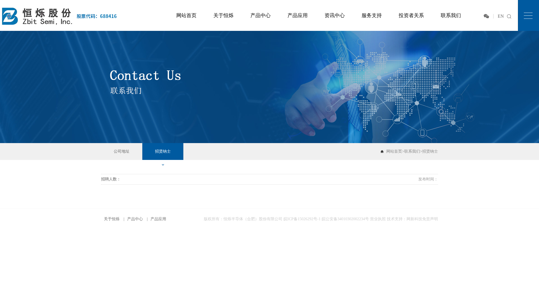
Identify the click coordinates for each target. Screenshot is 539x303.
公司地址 (121, 151)
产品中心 (260, 15)
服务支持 (372, 15)
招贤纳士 (163, 151)
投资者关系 (411, 15)
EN (501, 16)
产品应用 (297, 15)
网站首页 (186, 15)
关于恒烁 (223, 15)
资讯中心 (335, 15)
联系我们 (451, 15)
